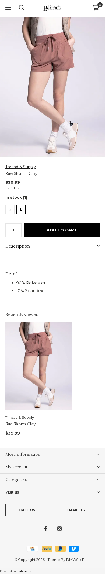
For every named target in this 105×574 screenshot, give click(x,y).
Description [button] (17, 246)
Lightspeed (24, 571)
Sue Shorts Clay (20, 423)
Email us (75, 510)
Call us (27, 510)
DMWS (72, 559)
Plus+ (86, 559)
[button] (8, 8)
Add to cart (62, 230)
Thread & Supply (20, 166)
